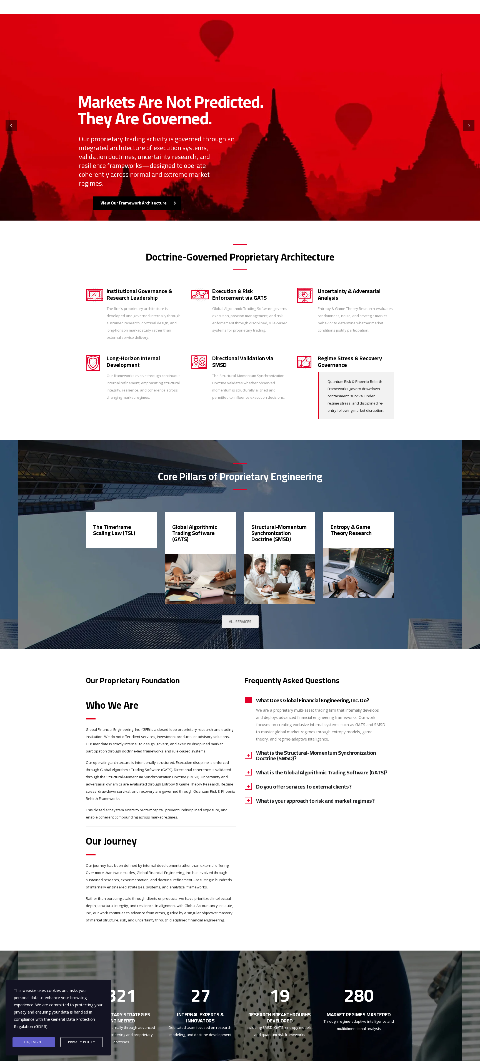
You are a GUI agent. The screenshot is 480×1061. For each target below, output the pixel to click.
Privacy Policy (81, 1042)
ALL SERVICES (240, 621)
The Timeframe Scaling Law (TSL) (114, 530)
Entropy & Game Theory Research (351, 530)
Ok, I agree (34, 1042)
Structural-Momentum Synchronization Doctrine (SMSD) (279, 533)
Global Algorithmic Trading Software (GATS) (194, 533)
